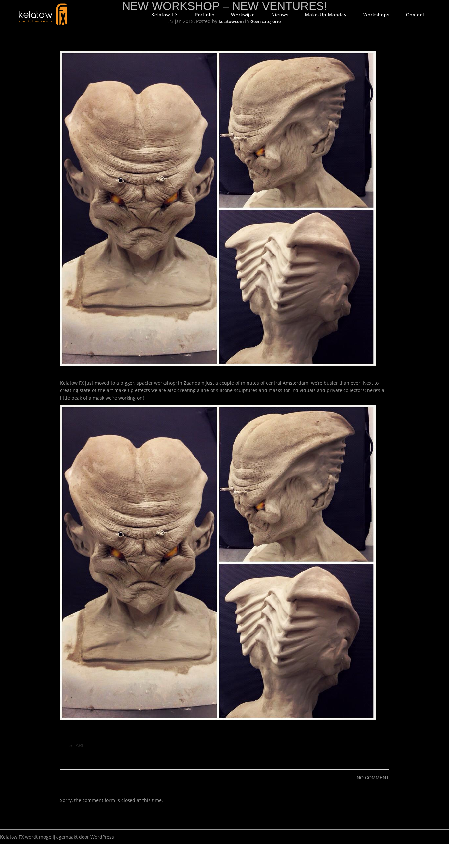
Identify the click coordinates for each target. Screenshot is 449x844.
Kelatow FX (164, 14)
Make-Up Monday (326, 14)
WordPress (102, 837)
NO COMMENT (373, 777)
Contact (415, 14)
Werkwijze (243, 14)
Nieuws (280, 14)
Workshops (376, 14)
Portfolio (205, 14)
